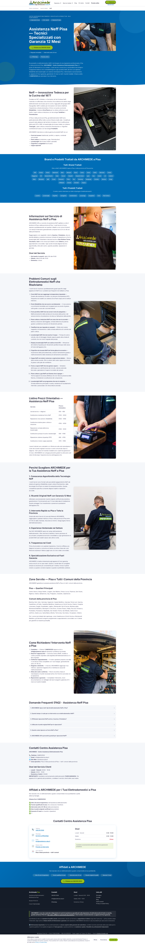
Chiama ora (111, 2)
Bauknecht (55, 172)
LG (105, 176)
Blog (75, 3)
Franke (109, 172)
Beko (62, 172)
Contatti (87, 3)
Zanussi (69, 182)
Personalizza (103, 939)
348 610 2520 (40, 830)
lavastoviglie (46, 195)
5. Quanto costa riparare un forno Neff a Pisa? (44, 730)
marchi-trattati (44, 8)
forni (99, 195)
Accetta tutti (113, 939)
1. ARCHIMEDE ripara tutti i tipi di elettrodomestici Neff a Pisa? (49, 708)
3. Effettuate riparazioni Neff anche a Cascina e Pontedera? (48, 719)
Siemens (104, 179)
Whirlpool (61, 182)
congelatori (91, 195)
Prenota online (95, 3)
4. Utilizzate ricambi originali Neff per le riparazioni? (46, 724)
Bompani (69, 172)
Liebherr (111, 176)
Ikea (94, 176)
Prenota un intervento (42, 847)
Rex (74, 179)
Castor (88, 172)
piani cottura (106, 195)
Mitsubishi (41, 179)
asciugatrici (63, 195)
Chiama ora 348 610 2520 (41, 47)
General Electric (49, 176)
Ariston (47, 172)
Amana (41, 172)
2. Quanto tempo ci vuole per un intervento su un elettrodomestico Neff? (52, 713)
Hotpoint (70, 176)
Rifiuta (95, 939)
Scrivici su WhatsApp (42, 836)
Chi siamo (81, 3)
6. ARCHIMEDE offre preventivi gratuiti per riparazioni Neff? (48, 735)
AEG (35, 172)
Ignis (88, 176)
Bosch (75, 172)
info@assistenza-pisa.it (43, 841)
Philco (68, 179)
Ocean (53, 179)
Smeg (110, 179)
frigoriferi (55, 195)
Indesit (99, 176)
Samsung (80, 179)
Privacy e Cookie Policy (102, 903)
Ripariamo (57, 3)
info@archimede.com (102, 933)
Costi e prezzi (100, 901)
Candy (82, 172)
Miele (34, 179)
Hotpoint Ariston (80, 176)
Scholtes (96, 179)
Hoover (63, 176)
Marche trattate (67, 3)
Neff (48, 179)
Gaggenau (34, 176)
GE (41, 176)
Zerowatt (76, 182)
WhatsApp (35, 56)
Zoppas (84, 182)
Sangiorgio (88, 179)
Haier (57, 176)
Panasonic (61, 179)
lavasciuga (82, 195)
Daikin (94, 172)
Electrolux (102, 172)
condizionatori (73, 195)
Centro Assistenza (33, 8)
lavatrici (37, 195)
